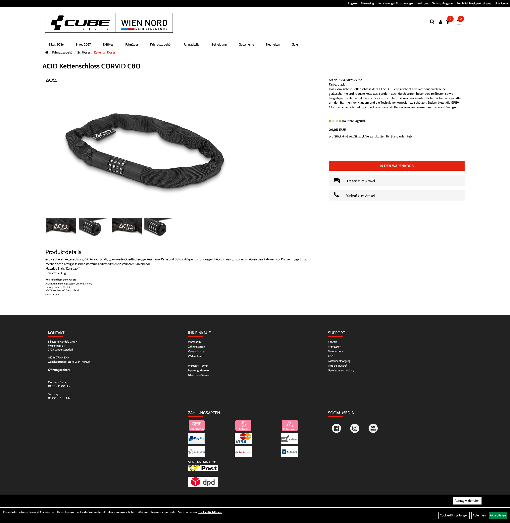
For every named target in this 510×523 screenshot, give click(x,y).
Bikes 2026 (56, 44)
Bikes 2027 (83, 44)
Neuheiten (273, 44)
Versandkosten (197, 351)
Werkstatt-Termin (198, 365)
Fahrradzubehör (161, 44)
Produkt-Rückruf (337, 365)
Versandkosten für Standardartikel (388, 136)
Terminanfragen (441, 3)
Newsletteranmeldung (341, 370)
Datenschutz (335, 351)
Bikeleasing (367, 3)
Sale (295, 44)
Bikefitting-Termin (198, 375)
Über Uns (500, 3)
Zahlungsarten (196, 346)
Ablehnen (479, 515)
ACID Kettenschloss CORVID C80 (91, 66)
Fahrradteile (191, 44)
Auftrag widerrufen (467, 501)
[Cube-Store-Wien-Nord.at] (109, 23)
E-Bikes (108, 44)
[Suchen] (432, 21)
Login (351, 3)
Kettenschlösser (104, 52)
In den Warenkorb (397, 166)
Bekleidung (219, 44)
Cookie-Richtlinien (210, 512)
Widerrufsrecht (196, 356)
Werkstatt (422, 3)
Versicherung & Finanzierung (394, 3)
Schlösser (83, 52)
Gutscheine (246, 44)
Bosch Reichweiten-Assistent (474, 3)
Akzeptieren (498, 515)
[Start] (46, 52)
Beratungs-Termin (198, 370)
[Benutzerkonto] (440, 22)
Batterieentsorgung (339, 361)
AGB (330, 356)
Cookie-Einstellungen (454, 515)
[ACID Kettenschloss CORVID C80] (145, 150)
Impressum (334, 346)
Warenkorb (194, 342)
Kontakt (332, 342)
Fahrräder (131, 44)
